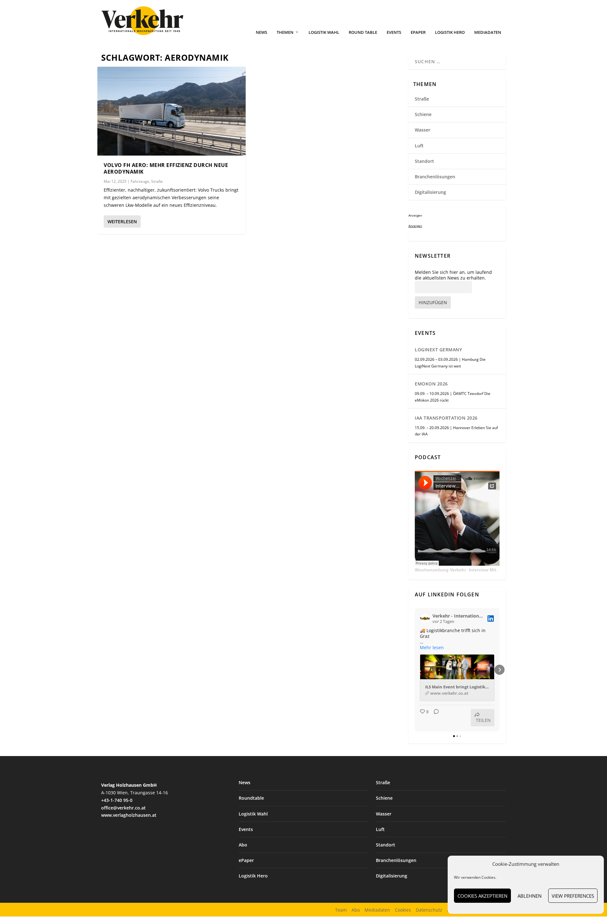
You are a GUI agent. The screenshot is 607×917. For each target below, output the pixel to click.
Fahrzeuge (140, 181)
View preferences (573, 896)
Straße (157, 181)
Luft (419, 146)
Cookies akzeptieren (482, 896)
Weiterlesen (122, 221)
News (261, 32)
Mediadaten (487, 32)
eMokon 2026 (431, 384)
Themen (285, 32)
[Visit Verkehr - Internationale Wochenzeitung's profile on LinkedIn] (425, 618)
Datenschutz (429, 910)
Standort (424, 161)
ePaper (418, 32)
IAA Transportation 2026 (446, 418)
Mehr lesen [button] (432, 647)
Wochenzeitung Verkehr (440, 569)
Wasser (422, 130)
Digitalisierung (430, 192)
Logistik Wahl (324, 32)
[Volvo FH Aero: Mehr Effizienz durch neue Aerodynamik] (171, 111)
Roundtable (251, 798)
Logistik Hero (450, 32)
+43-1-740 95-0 (116, 800)
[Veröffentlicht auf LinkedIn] (490, 618)
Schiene (423, 114)
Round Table (363, 32)
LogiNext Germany (438, 350)
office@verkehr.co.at (123, 808)
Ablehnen (530, 896)
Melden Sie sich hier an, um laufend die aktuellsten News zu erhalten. (453, 275)
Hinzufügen (433, 302)
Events (394, 32)
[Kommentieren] (434, 717)
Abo (243, 845)
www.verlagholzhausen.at (128, 815)
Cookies (403, 910)
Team (341, 910)
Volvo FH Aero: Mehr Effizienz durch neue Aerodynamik (166, 168)
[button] (415, 670)
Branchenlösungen (435, 177)
